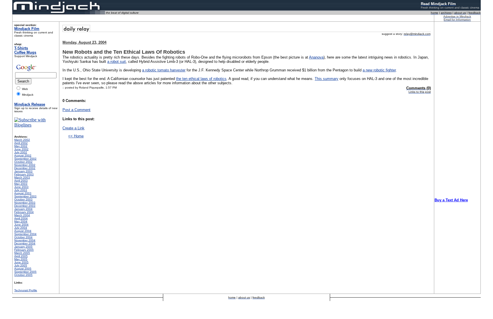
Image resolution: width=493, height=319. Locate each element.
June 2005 (21, 262)
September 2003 (25, 196)
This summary (326, 79)
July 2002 (20, 152)
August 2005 (22, 268)
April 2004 (21, 218)
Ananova (316, 57)
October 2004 (23, 237)
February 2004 (24, 212)
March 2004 (22, 215)
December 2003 (24, 205)
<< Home (76, 136)
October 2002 (23, 161)
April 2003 (21, 180)
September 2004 (25, 234)
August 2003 (22, 193)
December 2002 (24, 168)
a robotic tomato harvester (163, 70)
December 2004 (24, 243)
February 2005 (24, 249)
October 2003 (23, 199)
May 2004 (20, 221)
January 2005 (23, 246)
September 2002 (25, 158)
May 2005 (20, 259)
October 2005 (23, 274)
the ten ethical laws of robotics (201, 79)
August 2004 (22, 230)
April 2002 (21, 143)
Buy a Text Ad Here (451, 200)
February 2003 (24, 174)
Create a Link (73, 128)
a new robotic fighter (379, 70)
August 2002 (22, 155)
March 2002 (22, 139)
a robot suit (116, 61)
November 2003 (24, 202)
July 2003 (20, 190)
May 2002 (20, 146)
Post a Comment (76, 110)
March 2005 (22, 252)
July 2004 (20, 227)
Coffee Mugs (25, 52)
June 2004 (21, 224)
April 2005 (21, 256)
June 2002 (21, 149)
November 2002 (24, 164)
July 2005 (20, 265)
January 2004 (23, 208)
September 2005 (25, 271)
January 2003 (23, 171)
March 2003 (22, 177)
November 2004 (24, 240)
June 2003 (21, 186)
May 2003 (20, 183)
